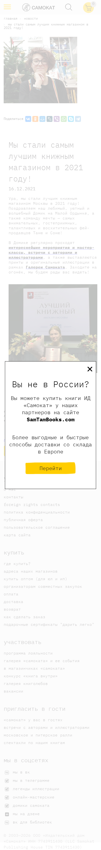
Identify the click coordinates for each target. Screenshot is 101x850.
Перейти (50, 468)
